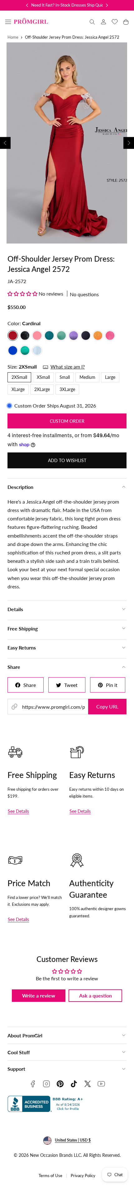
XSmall (43, 377)
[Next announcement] (107, 5)
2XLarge (42, 389)
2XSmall (19, 377)
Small (65, 377)
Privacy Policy (83, 1175)
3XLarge (67, 389)
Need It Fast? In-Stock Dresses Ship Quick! (69, 4)
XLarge (18, 389)
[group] (67, 143)
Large (110, 377)
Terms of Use (50, 1175)
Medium (87, 377)
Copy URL (107, 706)
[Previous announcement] (27, 5)
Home (12, 37)
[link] (103, 21)
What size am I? (67, 366)
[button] (8, 21)
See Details (18, 811)
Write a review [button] (38, 995)
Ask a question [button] (95, 995)
